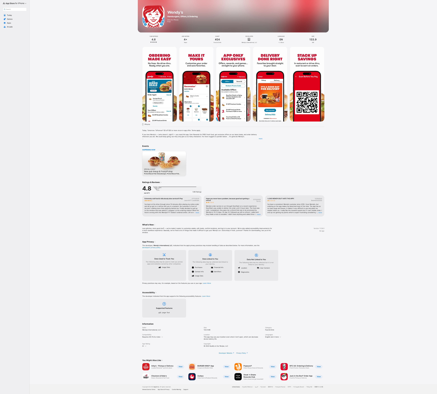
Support (185, 389)
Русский (263, 387)
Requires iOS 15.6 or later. (151, 337)
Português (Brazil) (298, 387)
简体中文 (270, 387)
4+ (143, 346)
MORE (197, 212)
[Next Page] (326, 84)
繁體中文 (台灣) (319, 387)
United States (236, 387)
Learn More (207, 283)
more (260, 138)
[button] (15, 15)
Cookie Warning (176, 389)
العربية (256, 387)
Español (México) (247, 387)
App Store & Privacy (163, 389)
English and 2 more (272, 337)
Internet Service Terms (148, 389)
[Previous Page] (140, 84)
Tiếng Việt (309, 387)
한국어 (289, 387)
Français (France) (280, 387)
